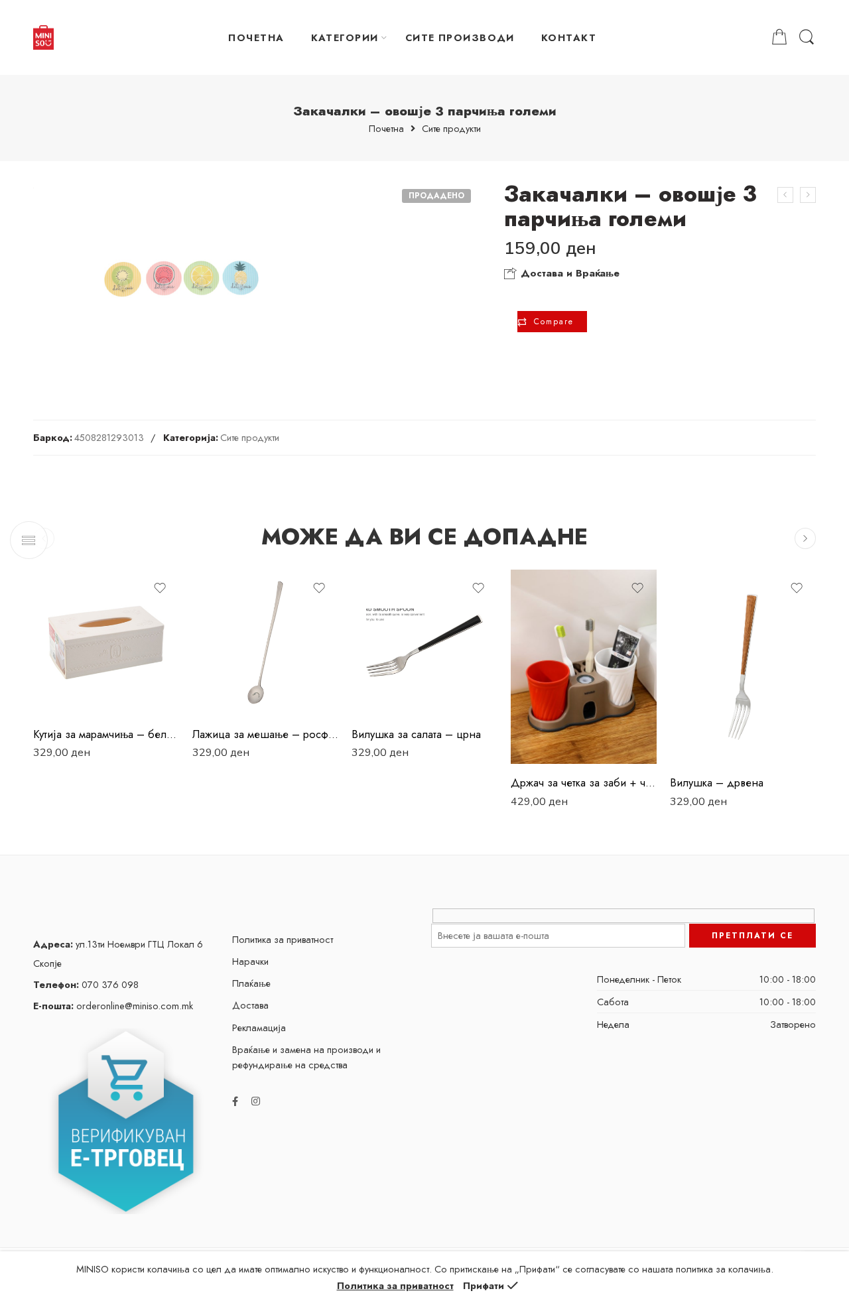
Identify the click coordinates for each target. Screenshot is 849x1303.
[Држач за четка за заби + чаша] (584, 667)
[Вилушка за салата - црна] (424, 642)
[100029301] (181, 278)
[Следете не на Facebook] (235, 1101)
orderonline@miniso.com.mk (113, 1006)
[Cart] (779, 37)
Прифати (483, 1285)
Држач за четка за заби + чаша (584, 782)
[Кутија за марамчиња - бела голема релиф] (106, 642)
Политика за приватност (282, 939)
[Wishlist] (159, 588)
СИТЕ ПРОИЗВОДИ (460, 37)
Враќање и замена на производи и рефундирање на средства (306, 1057)
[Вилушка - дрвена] (743, 667)
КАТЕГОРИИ (345, 37)
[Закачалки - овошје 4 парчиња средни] (785, 195)
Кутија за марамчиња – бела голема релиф (106, 734)
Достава (250, 1005)
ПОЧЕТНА (256, 37)
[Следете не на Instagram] (255, 1101)
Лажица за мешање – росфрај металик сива (265, 734)
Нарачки (250, 961)
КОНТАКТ (568, 37)
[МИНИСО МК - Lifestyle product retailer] (43, 37)
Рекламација (259, 1027)
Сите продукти (451, 129)
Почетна (386, 129)
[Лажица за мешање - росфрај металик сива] (265, 642)
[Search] (806, 37)
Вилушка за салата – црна (416, 734)
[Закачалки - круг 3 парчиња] (808, 195)
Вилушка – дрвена (716, 782)
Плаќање (251, 983)
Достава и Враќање (568, 273)
